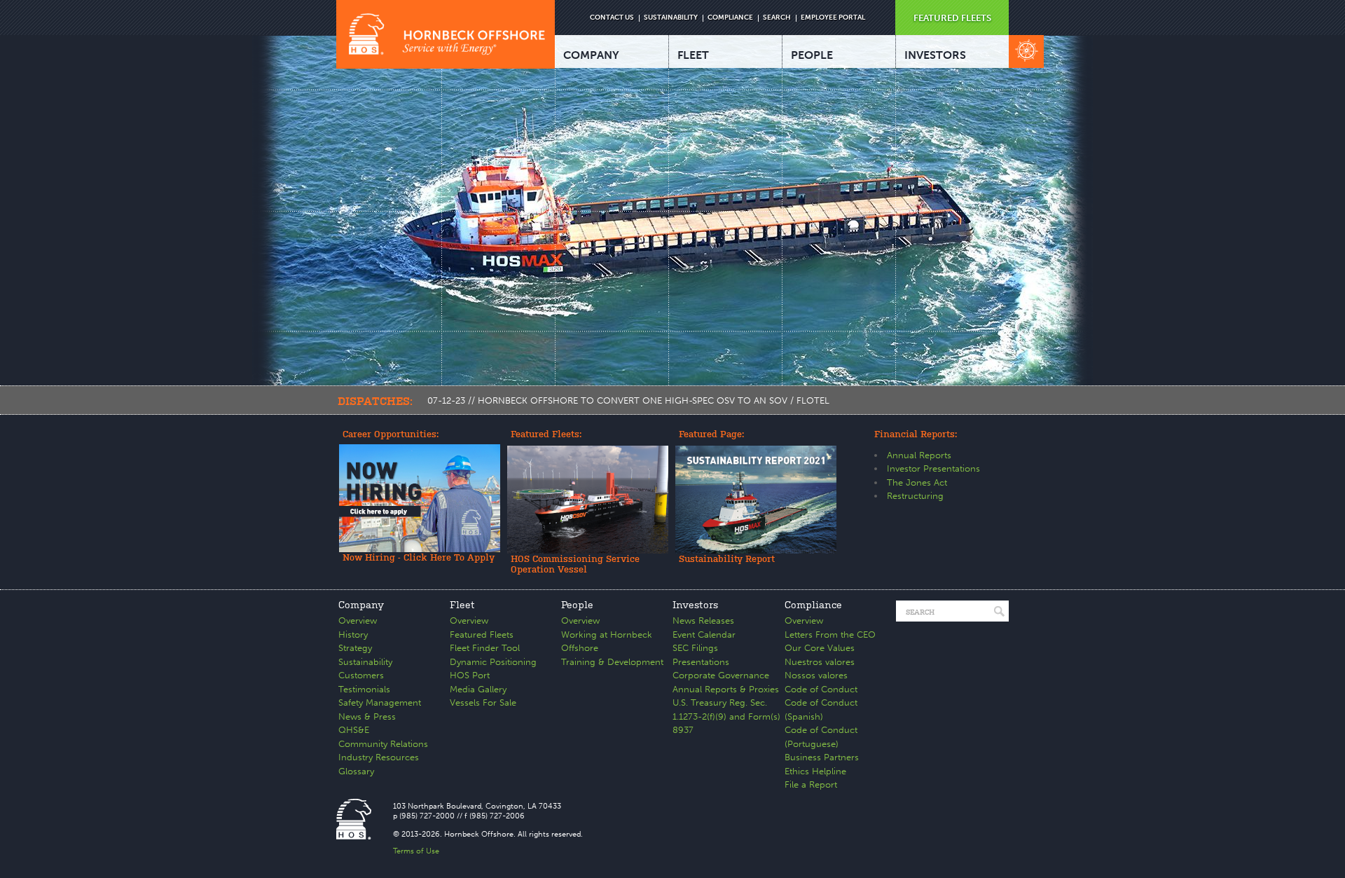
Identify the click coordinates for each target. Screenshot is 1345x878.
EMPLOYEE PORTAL (833, 17)
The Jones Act (917, 482)
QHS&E (353, 730)
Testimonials (364, 689)
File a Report (811, 784)
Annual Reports (919, 455)
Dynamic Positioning (493, 662)
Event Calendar (704, 634)
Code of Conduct (821, 689)
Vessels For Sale (483, 702)
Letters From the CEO (830, 634)
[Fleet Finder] (1026, 51)
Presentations (700, 662)
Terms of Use (416, 851)
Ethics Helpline (815, 771)
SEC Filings (695, 648)
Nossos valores (816, 675)
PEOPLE (812, 55)
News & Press (367, 716)
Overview (357, 620)
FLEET (693, 55)
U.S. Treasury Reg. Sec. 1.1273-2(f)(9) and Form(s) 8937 (726, 716)
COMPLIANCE (730, 17)
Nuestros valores (820, 662)
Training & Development (612, 662)
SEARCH (777, 17)
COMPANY (591, 55)
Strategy (355, 648)
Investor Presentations (933, 468)
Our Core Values (820, 648)
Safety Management (379, 702)
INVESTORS (935, 55)
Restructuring (915, 496)
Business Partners (822, 757)
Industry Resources (378, 757)
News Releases (703, 620)
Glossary (356, 771)
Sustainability (365, 662)
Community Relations (383, 744)
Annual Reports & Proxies (725, 689)
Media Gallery (478, 689)
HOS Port (470, 675)
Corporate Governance (720, 675)
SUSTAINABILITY (671, 17)
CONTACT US (612, 17)
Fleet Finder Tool (485, 648)
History (353, 634)
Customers (361, 675)
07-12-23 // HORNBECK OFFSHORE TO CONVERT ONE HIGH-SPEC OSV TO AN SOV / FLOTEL (628, 400)
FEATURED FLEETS (952, 18)
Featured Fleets (481, 634)
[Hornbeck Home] (445, 34)
